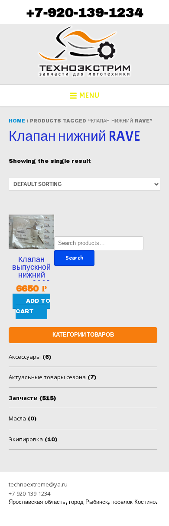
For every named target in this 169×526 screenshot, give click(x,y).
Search (74, 257)
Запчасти (23, 398)
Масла (17, 418)
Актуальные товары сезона (47, 377)
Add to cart (33, 306)
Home (17, 120)
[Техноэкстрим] (84, 51)
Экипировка (26, 439)
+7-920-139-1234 (84, 13)
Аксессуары (25, 357)
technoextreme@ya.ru (38, 484)
